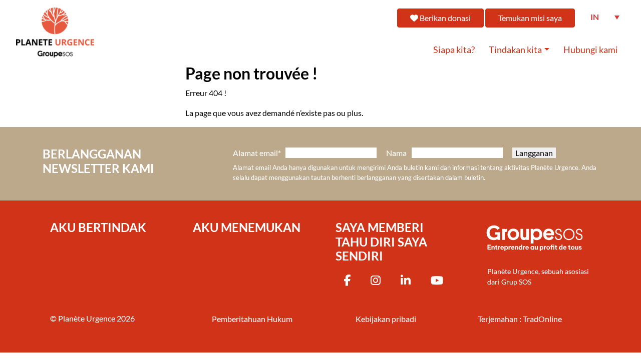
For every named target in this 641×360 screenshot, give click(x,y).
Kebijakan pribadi (386, 319)
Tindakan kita (515, 49)
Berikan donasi (444, 17)
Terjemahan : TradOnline (520, 319)
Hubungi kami (590, 49)
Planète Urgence (86, 318)
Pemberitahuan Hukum (252, 319)
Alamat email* (257, 153)
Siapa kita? (454, 49)
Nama (396, 153)
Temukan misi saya (530, 17)
